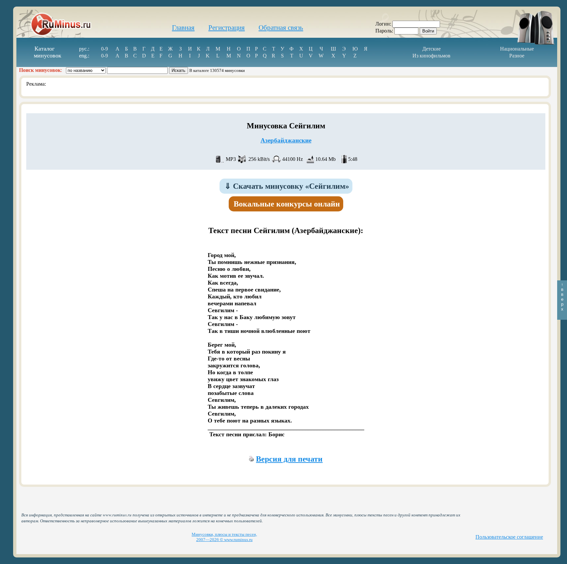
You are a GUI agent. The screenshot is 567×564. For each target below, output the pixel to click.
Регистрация (226, 28)
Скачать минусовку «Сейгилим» (286, 186)
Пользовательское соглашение (509, 537)
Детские (431, 49)
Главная (183, 28)
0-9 (104, 49)
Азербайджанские (286, 140)
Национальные (517, 49)
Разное (516, 55)
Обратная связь (281, 28)
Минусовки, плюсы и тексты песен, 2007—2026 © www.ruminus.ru (224, 537)
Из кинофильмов (431, 55)
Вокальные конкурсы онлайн (287, 204)
